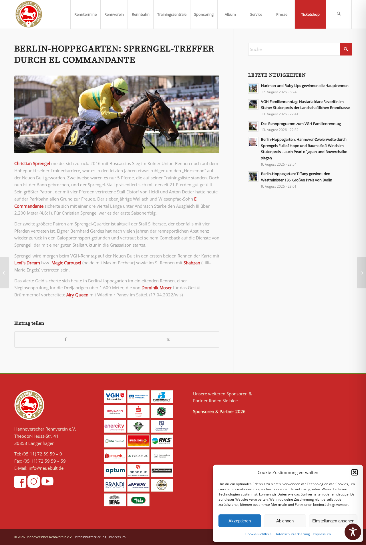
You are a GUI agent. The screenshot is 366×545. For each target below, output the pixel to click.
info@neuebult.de (46, 468)
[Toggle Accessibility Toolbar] (353, 532)
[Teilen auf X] (168, 339)
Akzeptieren (239, 520)
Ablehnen (285, 520)
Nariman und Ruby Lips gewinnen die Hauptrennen (305, 85)
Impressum (322, 534)
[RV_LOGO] (28, 14)
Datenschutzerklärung (292, 534)
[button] (354, 472)
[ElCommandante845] (116, 114)
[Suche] (339, 14)
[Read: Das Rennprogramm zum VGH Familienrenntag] (253, 126)
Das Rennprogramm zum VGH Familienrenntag (301, 123)
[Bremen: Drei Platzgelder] (4, 272)
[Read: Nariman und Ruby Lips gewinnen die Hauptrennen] (253, 88)
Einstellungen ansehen (333, 520)
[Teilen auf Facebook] (66, 339)
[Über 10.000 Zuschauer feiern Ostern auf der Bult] (361, 272)
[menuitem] (85, 14)
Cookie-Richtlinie (258, 534)
